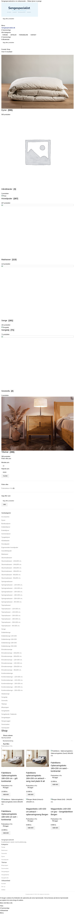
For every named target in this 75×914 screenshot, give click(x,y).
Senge (3, 847)
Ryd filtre (6, 744)
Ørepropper (4, 865)
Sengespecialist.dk (8, 28)
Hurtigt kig (8, 769)
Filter (5, 476)
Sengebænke (5, 874)
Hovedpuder (5, 859)
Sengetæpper (5, 871)
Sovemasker (5, 868)
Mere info (6, 903)
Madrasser (4, 850)
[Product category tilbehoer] (37, 441)
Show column (8, 735)
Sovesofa (4, 853)
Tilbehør (4, 862)
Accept (16, 903)
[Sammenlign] (3, 769)
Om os (3, 886)
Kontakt (3, 883)
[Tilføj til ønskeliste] (13, 769)
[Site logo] (19, 9)
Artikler (3, 889)
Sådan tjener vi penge (34, 1)
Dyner (3, 856)
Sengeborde (5, 878)
